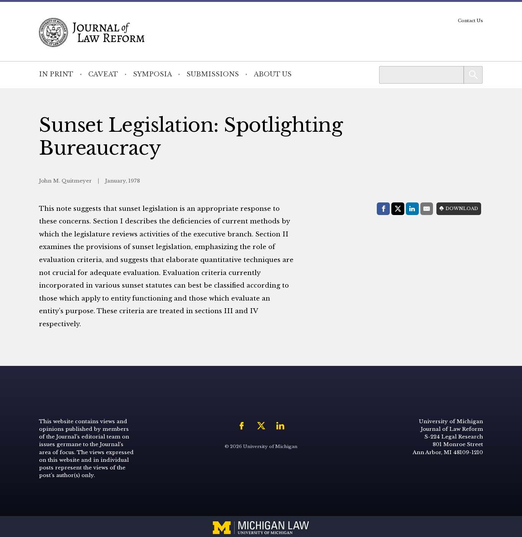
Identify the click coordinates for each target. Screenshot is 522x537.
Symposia (152, 74)
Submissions (212, 74)
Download (462, 208)
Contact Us (470, 20)
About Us (273, 74)
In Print (56, 74)
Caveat (103, 74)
